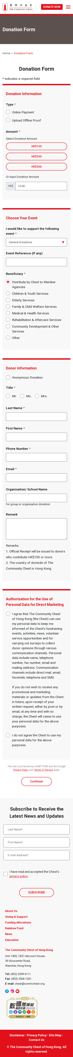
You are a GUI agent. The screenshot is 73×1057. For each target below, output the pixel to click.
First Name (15, 428)
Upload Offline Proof (26, 120)
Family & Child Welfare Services (34, 307)
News (8, 934)
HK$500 (36, 166)
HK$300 (36, 156)
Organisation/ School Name (26, 489)
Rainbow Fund (14, 928)
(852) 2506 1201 (21, 978)
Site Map (55, 1035)
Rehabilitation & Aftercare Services (36, 320)
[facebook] (7, 991)
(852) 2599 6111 (21, 974)
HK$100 (36, 146)
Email (11, 469)
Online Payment (23, 112)
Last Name (15, 408)
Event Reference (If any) (24, 253)
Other (16, 338)
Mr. (14, 396)
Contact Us (36, 1040)
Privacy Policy (21, 770)
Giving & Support (16, 916)
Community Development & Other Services (35, 329)
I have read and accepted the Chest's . (34, 874)
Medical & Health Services (30, 313)
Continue (36, 781)
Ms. (28, 396)
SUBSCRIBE (36, 892)
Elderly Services (23, 300)
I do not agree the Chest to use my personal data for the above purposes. (36, 740)
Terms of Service (43, 770)
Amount (13, 132)
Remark (11, 514)
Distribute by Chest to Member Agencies (34, 284)
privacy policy (19, 876)
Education (12, 940)
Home (6, 53)
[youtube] (17, 991)
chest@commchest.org (30, 983)
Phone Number (18, 449)
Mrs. (44, 396)
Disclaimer (17, 1035)
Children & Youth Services (30, 294)
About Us (11, 911)
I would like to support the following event (32, 231)
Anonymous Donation (27, 377)
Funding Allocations (18, 922)
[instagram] (12, 991)
